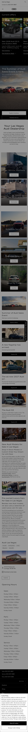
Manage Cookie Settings (14, 728)
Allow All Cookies (14, 723)
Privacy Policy (14, 713)
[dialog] (14, 712)
